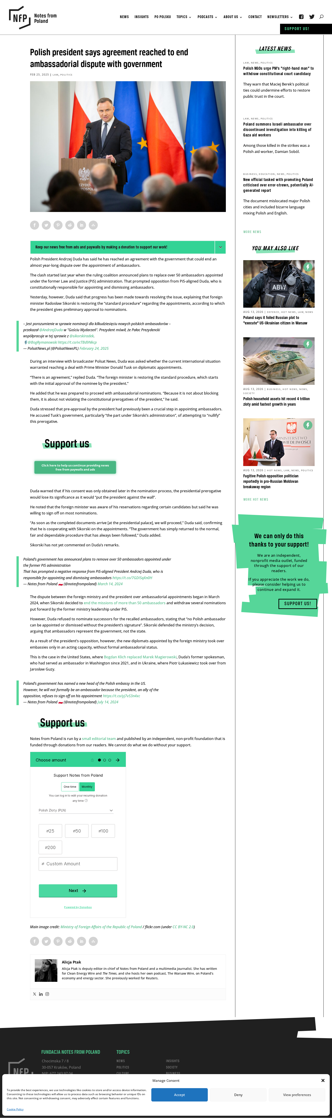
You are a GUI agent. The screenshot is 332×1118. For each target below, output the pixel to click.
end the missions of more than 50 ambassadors (125, 602)
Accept (179, 1094)
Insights (142, 17)
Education (267, 174)
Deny (238, 1094)
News (124, 17)
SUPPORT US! (297, 604)
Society (249, 393)
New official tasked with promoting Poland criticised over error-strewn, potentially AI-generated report (278, 185)
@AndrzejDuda (51, 329)
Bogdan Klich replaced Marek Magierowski (140, 656)
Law (55, 74)
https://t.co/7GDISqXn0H (132, 577)
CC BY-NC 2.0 (183, 926)
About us (231, 17)
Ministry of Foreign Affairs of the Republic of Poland (102, 926)
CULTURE (123, 1073)
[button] (323, 1080)
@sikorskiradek (82, 335)
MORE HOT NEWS (256, 500)
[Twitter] (35, 994)
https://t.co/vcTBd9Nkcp (77, 342)
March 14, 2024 (110, 583)
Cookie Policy (15, 1109)
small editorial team (99, 738)
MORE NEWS (252, 232)
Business (250, 174)
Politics (66, 74)
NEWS (121, 1061)
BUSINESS (173, 1073)
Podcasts (205, 17)
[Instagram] (47, 994)
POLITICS (123, 1067)
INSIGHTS (173, 1061)
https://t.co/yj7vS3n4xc (121, 695)
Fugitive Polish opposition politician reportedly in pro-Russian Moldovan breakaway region (271, 481)
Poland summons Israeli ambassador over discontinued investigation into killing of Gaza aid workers (277, 130)
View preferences (297, 1094)
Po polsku (162, 17)
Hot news (288, 312)
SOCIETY (172, 1067)
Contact (255, 17)
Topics (182, 17)
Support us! (297, 29)
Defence (273, 312)
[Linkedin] (41, 994)
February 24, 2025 (94, 348)
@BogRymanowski (42, 342)
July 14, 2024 (108, 701)
